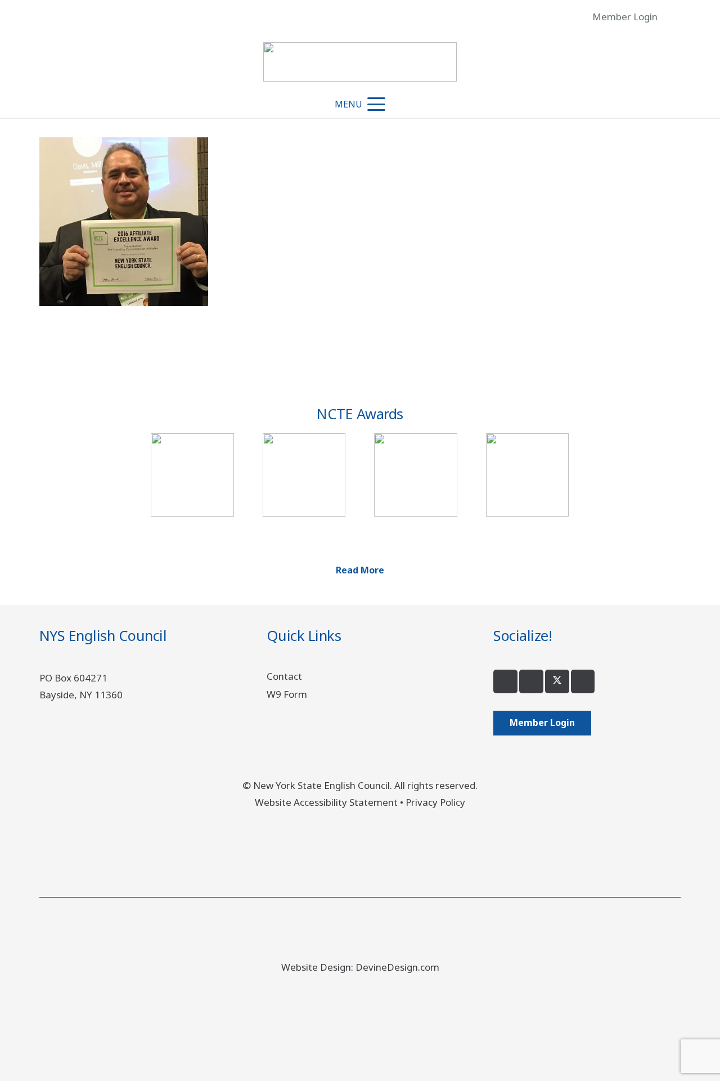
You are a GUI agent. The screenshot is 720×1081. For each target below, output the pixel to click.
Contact (284, 676)
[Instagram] (531, 682)
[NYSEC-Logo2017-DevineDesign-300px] (360, 62)
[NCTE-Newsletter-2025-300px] (415, 474)
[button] (672, 17)
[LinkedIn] (583, 682)
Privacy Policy (435, 802)
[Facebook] (505, 682)
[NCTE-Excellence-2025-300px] (192, 474)
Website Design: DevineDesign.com (360, 967)
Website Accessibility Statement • (330, 802)
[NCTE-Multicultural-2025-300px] (304, 474)
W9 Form (287, 694)
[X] (557, 682)
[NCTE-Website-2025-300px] (527, 474)
